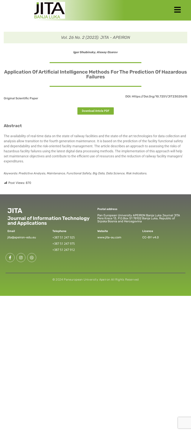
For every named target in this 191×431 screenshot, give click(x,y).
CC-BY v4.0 (150, 237)
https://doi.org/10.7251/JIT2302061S (159, 96)
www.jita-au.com (109, 237)
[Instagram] (20, 257)
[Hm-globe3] (31, 257)
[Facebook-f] (10, 257)
